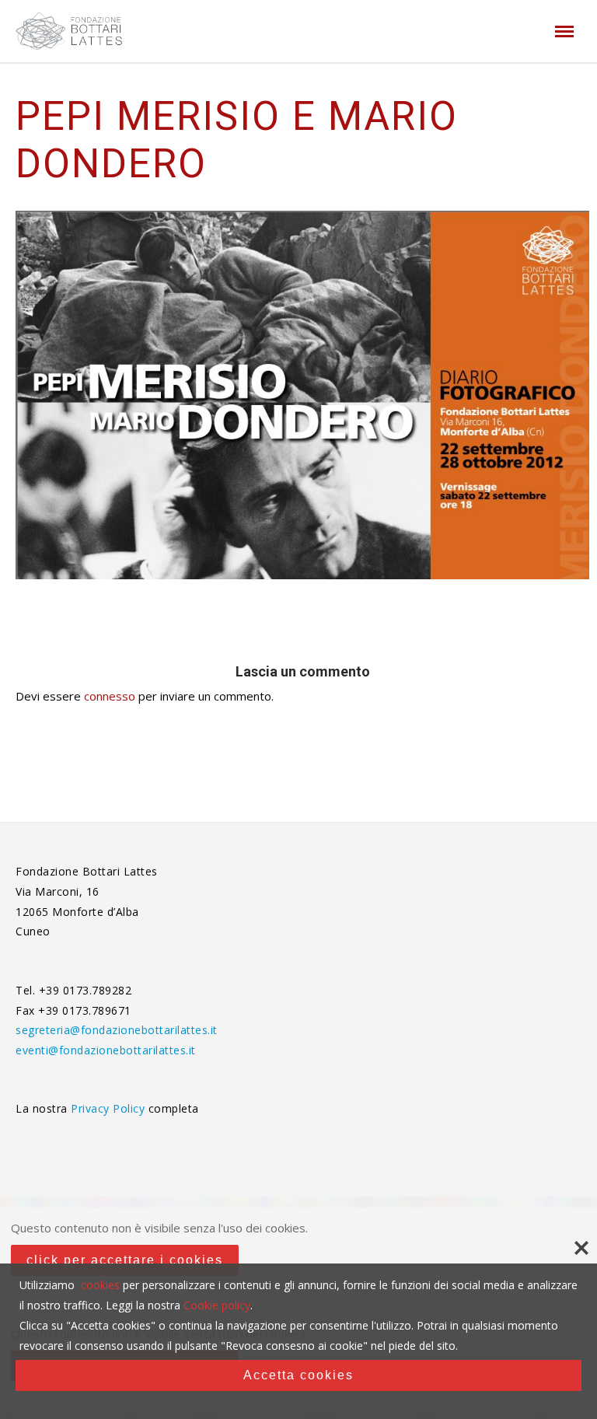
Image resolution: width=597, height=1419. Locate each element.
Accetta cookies (298, 1375)
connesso (109, 696)
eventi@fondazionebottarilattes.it (106, 1050)
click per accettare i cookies (124, 1260)
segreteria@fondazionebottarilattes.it (117, 1029)
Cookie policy (216, 1305)
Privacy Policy (109, 1108)
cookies (100, 1284)
